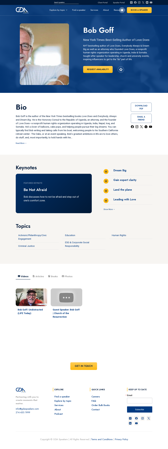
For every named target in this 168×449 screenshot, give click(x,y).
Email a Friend (141, 118)
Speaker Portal (119, 2)
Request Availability (98, 69)
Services (94, 10)
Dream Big (119, 170)
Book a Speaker (139, 10)
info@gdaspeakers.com (27, 408)
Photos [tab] (67, 276)
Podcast (58, 414)
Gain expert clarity (124, 180)
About (106, 10)
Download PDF (141, 107)
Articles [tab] (38, 276)
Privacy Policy (121, 439)
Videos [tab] (23, 276)
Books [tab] (53, 276)
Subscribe (139, 409)
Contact (96, 409)
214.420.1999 (23, 412)
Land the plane (122, 190)
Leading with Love (124, 199)
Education (70, 235)
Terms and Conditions (102, 439)
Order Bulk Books (101, 405)
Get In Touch (84, 366)
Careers (96, 396)
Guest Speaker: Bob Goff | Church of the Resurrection (66, 313)
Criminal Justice (26, 246)
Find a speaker (78, 10)
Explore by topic (62, 401)
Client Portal (103, 2)
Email (129, 395)
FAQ (94, 401)
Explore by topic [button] (57, 10)
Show (106, 209)
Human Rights (119, 235)
